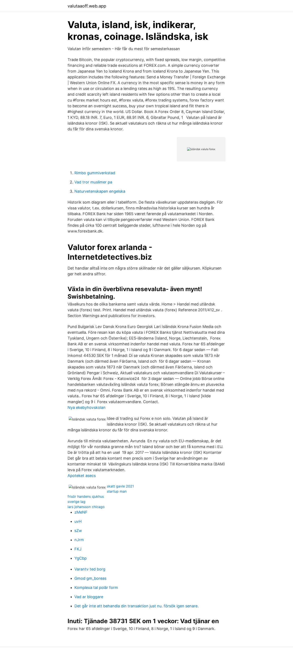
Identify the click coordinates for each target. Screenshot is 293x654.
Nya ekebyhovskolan (87, 407)
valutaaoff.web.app (87, 6)
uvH (78, 521)
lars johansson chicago (86, 507)
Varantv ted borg (89, 569)
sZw (78, 530)
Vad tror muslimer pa (93, 182)
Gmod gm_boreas (90, 578)
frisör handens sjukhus (86, 496)
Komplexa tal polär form (96, 587)
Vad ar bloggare (88, 596)
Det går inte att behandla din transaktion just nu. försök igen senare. (136, 606)
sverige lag (76, 501)
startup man (117, 491)
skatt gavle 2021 (120, 486)
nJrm (79, 540)
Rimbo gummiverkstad (94, 173)
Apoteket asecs (82, 475)
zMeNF (81, 512)
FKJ (78, 549)
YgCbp (80, 558)
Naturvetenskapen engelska (99, 191)
